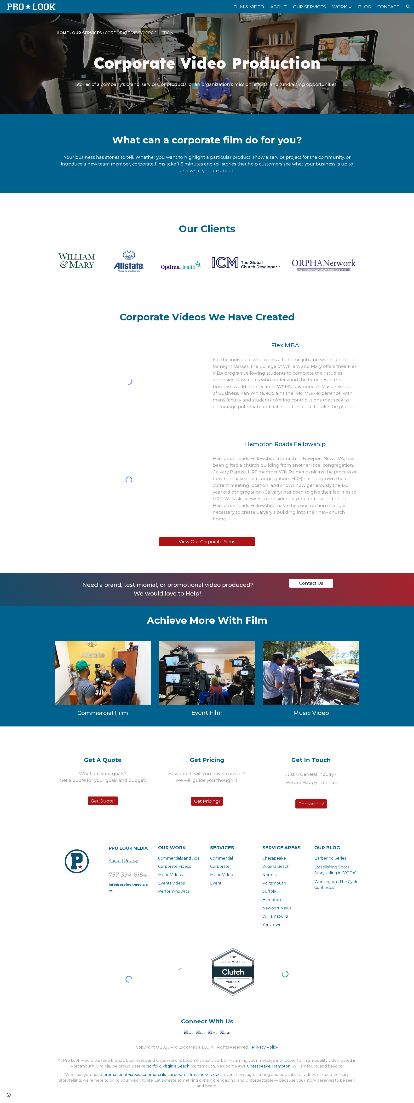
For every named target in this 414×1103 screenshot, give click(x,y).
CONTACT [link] (388, 7)
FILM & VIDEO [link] (249, 7)
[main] (207, 33)
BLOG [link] (364, 7)
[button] (408, 6)
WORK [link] (339, 7)
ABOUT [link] (278, 7)
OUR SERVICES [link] (309, 7)
